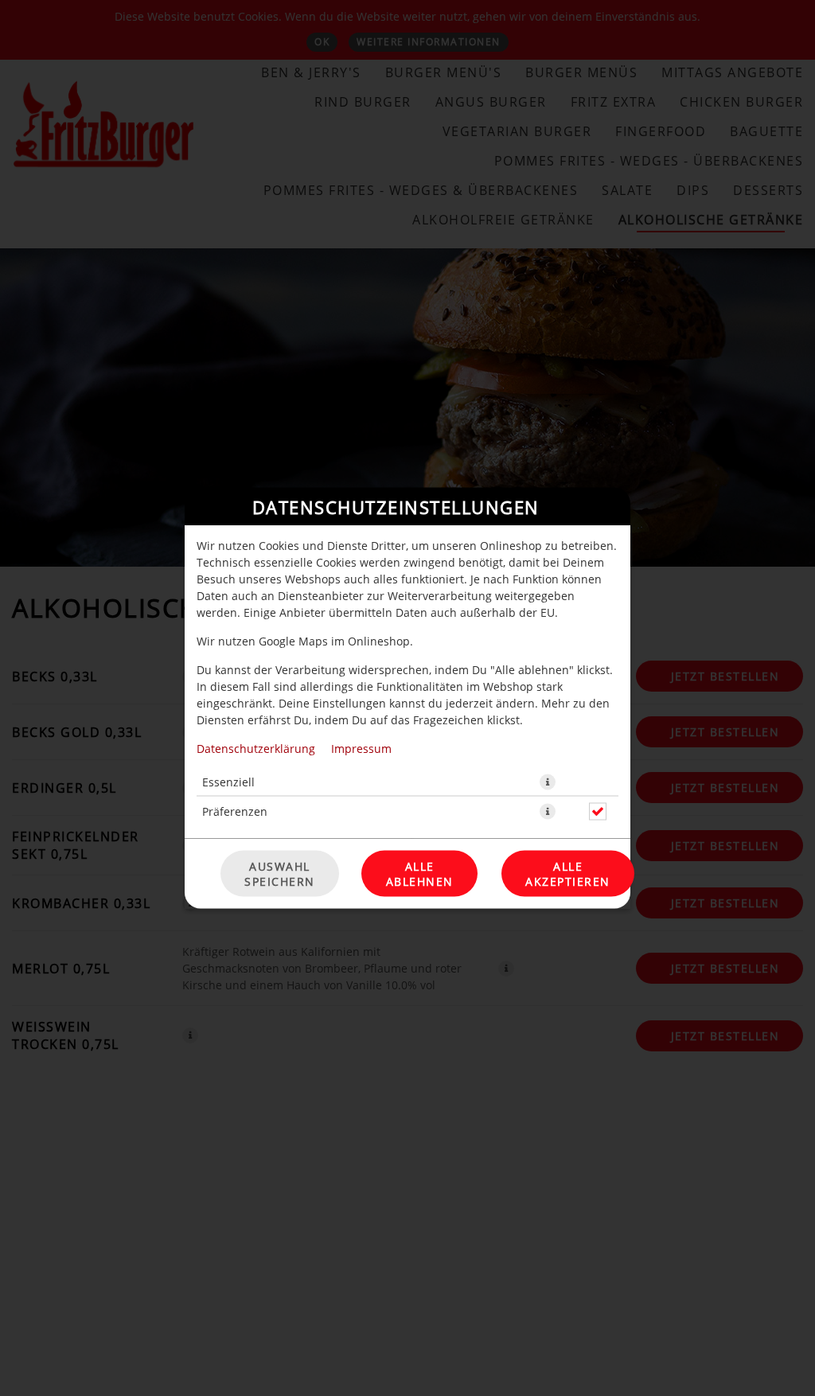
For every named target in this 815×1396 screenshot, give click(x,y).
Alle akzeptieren (567, 874)
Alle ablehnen (420, 874)
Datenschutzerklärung (256, 748)
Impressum (361, 748)
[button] (548, 782)
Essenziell (228, 782)
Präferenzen (234, 811)
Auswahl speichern (279, 874)
